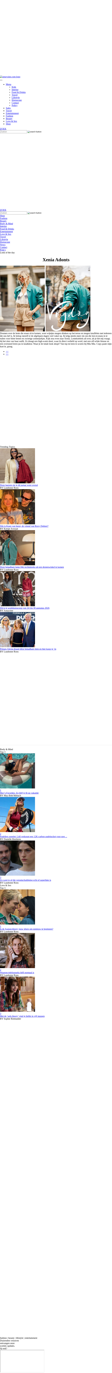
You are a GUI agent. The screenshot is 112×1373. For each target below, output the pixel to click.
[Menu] (1, 80)
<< (7, 351)
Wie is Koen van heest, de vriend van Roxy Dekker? (24, 526)
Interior (15, 89)
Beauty (9, 118)
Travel (15, 95)
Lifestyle (16, 97)
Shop (8, 124)
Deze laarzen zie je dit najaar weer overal (19, 485)
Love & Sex (11, 121)
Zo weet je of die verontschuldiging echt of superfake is (25, 880)
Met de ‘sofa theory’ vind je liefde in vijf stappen (22, 1016)
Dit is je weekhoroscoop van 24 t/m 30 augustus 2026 (24, 608)
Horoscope (17, 100)
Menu (8, 84)
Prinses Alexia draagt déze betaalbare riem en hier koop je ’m (28, 649)
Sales (8, 108)
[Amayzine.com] (10, 76)
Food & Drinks (19, 92)
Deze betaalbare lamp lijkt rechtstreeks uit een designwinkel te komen (32, 567)
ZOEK (3, 129)
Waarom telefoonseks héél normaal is (17, 972)
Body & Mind (6, 223)
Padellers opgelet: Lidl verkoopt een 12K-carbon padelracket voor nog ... (33, 836)
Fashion (9, 116)
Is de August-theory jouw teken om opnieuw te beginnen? (26, 929)
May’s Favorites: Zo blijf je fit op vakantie (19, 793)
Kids (14, 87)
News (2, 244)
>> (7, 354)
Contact (15, 103)
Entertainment (12, 113)
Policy (15, 105)
